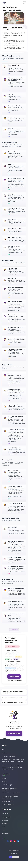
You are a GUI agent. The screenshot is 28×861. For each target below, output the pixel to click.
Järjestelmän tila (6, 833)
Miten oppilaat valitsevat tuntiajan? (12, 702)
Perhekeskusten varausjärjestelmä (11, 793)
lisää (9, 73)
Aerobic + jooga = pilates (8, 756)
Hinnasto (4, 778)
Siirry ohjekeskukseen (14, 733)
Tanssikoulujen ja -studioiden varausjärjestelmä (9, 789)
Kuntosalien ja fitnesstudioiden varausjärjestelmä (10, 797)
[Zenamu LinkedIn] (18, 841)
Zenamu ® (14, 853)
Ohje (3, 749)
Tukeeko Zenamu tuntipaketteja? (12, 698)
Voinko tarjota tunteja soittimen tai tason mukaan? (12, 692)
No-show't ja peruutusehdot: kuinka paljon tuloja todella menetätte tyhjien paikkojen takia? (13, 761)
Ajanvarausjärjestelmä (7, 801)
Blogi (3, 830)
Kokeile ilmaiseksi (14, 676)
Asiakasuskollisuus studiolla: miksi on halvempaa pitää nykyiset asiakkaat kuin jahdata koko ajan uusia (12, 767)
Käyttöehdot (5, 813)
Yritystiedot (5, 823)
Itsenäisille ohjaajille (7, 785)
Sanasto (4, 826)
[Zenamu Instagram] (11, 841)
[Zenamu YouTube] (14, 841)
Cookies (4, 753)
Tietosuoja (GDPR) (6, 817)
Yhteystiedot (5, 820)
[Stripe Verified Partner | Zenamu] (14, 857)
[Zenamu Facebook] (7, 841)
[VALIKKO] (24, 2)
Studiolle (4, 781)
